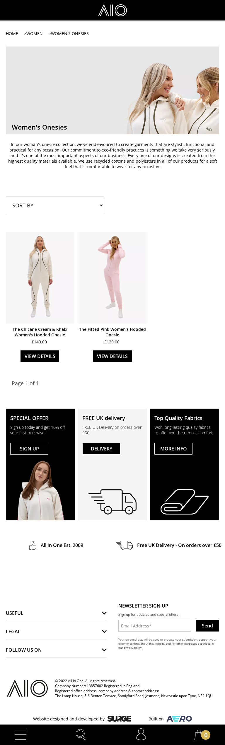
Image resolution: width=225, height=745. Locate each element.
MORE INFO (173, 448)
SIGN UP (29, 448)
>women (33, 33)
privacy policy (133, 648)
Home (12, 33)
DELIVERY (101, 448)
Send (207, 625)
